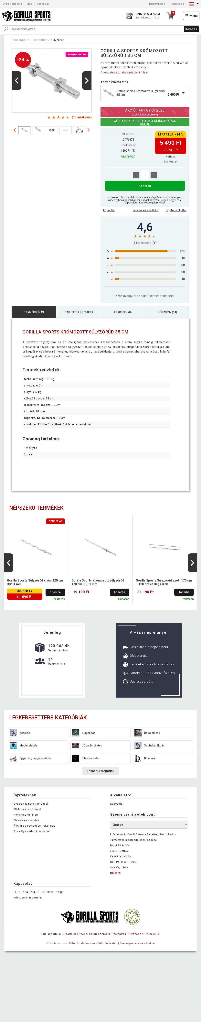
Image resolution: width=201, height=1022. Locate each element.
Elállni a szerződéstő (27, 809)
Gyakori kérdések (12, 3)
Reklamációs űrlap (26, 814)
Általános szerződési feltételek (34, 825)
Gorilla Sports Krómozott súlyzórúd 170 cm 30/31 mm (97, 582)
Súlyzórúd (57, 39)
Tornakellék (153, 933)
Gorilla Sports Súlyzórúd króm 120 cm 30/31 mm (35, 582)
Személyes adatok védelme (32, 831)
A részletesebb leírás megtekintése (123, 72)
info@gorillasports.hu (28, 897)
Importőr (109, 210)
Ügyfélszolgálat (176, 210)
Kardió (93, 933)
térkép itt (115, 872)
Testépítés (40, 39)
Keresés (191, 29)
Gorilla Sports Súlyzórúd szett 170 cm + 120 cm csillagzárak (164, 582)
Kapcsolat (43, 3)
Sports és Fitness (75, 933)
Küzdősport (135, 933)
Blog (29, 3)
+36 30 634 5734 (24, 892)
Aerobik (105, 933)
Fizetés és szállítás (145, 210)
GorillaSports (20, 39)
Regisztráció (177, 3)
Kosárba (145, 186)
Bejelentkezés (157, 3)
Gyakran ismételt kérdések (31, 803)
